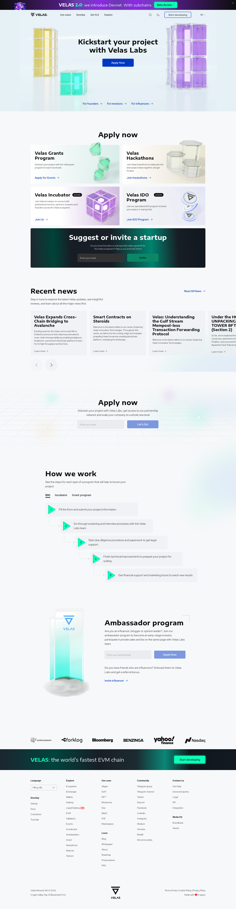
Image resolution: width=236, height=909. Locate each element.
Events (69, 823)
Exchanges (71, 791)
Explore (108, 15)
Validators (71, 818)
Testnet (69, 856)
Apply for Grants (45, 177)
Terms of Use (171, 890)
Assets (176, 828)
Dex (103, 807)
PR (174, 802)
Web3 (104, 813)
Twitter (140, 797)
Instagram (142, 818)
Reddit (140, 834)
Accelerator (71, 829)
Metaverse (107, 802)
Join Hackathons (137, 177)
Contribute (36, 814)
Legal (175, 797)
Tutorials (35, 819)
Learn (105, 833)
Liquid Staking (75, 807)
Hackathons (71, 845)
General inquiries (181, 791)
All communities (144, 839)
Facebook (142, 807)
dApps (105, 786)
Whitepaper (107, 844)
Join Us (39, 219)
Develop (80, 15)
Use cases (65, 15)
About (105, 849)
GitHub (34, 803)
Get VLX (95, 15)
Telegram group (144, 786)
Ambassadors (72, 834)
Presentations (108, 860)
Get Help (177, 786)
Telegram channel (145, 791)
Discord (140, 802)
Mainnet (70, 850)
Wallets (69, 797)
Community (143, 780)
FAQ (104, 865)
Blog (104, 838)
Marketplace (107, 823)
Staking (69, 802)
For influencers (140, 103)
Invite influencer (114, 680)
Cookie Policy (185, 890)
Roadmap (106, 854)
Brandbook (178, 822)
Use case (106, 780)
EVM (68, 813)
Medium (141, 823)
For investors (115, 103)
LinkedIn (141, 813)
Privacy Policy (199, 890)
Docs (33, 809)
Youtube (141, 829)
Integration (178, 807)
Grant (69, 839)
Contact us (178, 780)
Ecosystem (71, 786)
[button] (51, 365)
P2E (104, 818)
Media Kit (177, 817)
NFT (104, 797)
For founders (90, 103)
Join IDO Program (138, 219)
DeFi (104, 791)
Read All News (192, 291)
